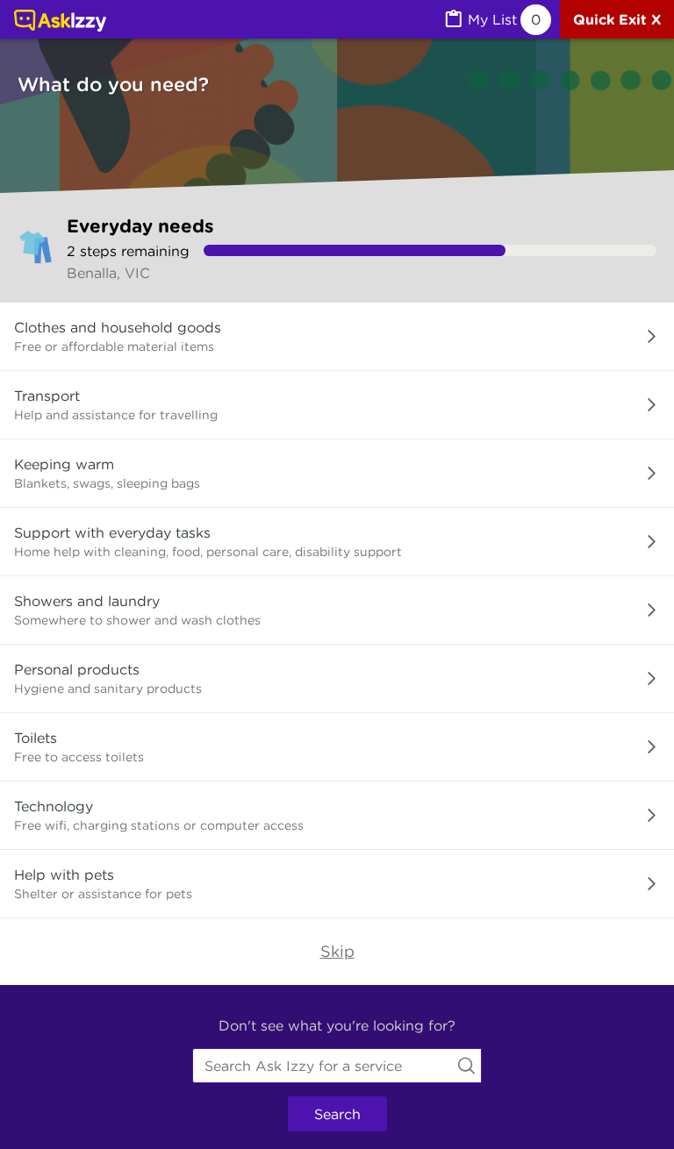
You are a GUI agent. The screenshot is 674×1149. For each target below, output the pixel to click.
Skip (337, 951)
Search (337, 1114)
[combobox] (337, 1065)
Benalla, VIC (108, 273)
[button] (337, 337)
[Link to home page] (60, 22)
